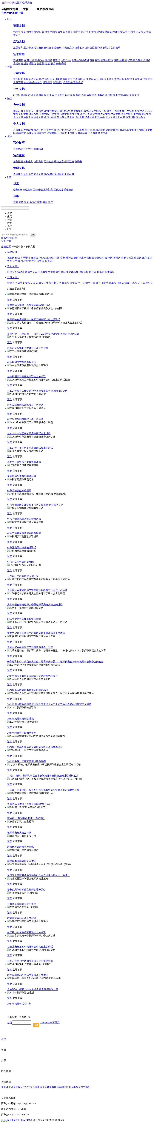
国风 (26, 202)
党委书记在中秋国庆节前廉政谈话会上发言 (30, 647)
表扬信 (48, 60)
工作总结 (38, 111)
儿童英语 (47, 1087)
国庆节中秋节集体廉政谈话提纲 (24, 619)
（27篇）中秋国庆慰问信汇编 (22, 576)
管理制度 (18, 79)
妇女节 (30, 32)
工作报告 (28, 111)
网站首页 (17, 2)
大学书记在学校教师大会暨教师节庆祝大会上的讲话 (35, 604)
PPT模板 (85, 1087)
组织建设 (28, 95)
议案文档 (59, 117)
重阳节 (16, 35)
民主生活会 (128, 111)
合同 (85, 79)
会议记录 (85, 114)
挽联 (97, 60)
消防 (83, 95)
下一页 (51, 1022)
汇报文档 (110, 117)
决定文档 (105, 114)
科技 (45, 202)
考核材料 (69, 174)
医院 (72, 95)
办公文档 (19, 104)
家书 (58, 63)
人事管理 (18, 82)
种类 (9, 98)
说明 (53, 63)
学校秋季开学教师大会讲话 (21, 861)
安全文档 (38, 174)
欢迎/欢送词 (30, 60)
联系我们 (27, 2)
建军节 (108, 32)
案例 (90, 79)
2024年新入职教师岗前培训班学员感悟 (27, 690)
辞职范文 (41, 133)
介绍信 (146, 60)
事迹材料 (100, 130)
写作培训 (38, 149)
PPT (9, 177)
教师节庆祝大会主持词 (19, 832)
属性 (9, 136)
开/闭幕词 (18, 60)
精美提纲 (18, 161)
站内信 (14, 238)
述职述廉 (111, 130)
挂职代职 (121, 130)
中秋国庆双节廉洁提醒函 (20, 562)
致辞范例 (79, 47)
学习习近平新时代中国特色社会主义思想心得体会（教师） (38, 875)
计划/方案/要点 (52, 111)
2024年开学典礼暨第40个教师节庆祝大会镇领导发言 (35, 747)
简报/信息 (65, 111)
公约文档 (54, 114)
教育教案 (76, 111)
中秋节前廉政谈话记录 (19, 490)
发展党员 (134, 95)
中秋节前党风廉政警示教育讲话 (24, 519)
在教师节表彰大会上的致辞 (21, 918)
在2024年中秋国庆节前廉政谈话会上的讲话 (30, 447)
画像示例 (31, 133)
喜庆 (50, 202)
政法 (46, 95)
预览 (9, 299)
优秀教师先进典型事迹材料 (21, 476)
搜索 (33, 234)
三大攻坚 (59, 95)
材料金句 (28, 161)
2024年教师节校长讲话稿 (20, 718)
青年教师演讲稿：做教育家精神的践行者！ (30, 804)
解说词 (106, 47)
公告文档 (44, 114)
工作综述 (117, 111)
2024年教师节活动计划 (19, 1003)
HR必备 (27, 82)
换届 (89, 95)
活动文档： (13, 266)
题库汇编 (69, 161)
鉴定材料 (52, 133)
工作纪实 (120, 117)
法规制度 (59, 174)
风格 (16, 196)
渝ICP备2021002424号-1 (19, 1120)
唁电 (110, 60)
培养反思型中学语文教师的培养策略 (26, 889)
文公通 (4, 1087)
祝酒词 (131, 60)
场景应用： (13, 252)
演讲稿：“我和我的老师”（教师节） (26, 818)
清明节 (45, 32)
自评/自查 (90, 130)
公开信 (75, 60)
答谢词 (56, 60)
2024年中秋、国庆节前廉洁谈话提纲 (26, 761)
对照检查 (82, 133)
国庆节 (139, 32)
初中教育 (66, 1087)
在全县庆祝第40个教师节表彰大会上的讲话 (30, 946)
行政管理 (147, 79)
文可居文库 (14, 1087)
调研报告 (33, 114)
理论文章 (59, 161)
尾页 (57, 1022)
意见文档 (69, 117)
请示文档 (146, 114)
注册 (9, 241)
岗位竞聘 (131, 130)
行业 (9, 66)
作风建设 (18, 174)
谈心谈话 (49, 174)
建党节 (100, 32)
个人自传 (92, 133)
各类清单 (115, 47)
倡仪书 (41, 60)
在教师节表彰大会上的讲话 (21, 904)
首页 (9, 1022)
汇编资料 (86, 111)
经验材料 (59, 47)
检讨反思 (38, 130)
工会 (51, 95)
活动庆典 (38, 47)
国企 (94, 95)
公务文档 (19, 88)
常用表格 (137, 79)
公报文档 (23, 114)
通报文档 (18, 117)
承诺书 (16, 63)
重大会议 (28, 47)
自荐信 (139, 60)
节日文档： (13, 277)
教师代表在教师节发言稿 (20, 847)
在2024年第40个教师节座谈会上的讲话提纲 (30, 961)
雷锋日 (38, 32)
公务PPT (17, 189)
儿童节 (69, 32)
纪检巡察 (38, 95)
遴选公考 (103, 133)
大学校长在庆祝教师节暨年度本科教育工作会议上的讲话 (37, 590)
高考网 (38, 1087)
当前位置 (6, 246)
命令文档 (126, 114)
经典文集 (49, 161)
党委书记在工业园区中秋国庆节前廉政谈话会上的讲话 (36, 633)
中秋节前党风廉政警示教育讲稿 (24, 533)
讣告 (68, 60)
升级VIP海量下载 (12, 13)
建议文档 (95, 114)
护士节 (92, 32)
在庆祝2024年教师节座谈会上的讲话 (26, 932)
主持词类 (106, 111)
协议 (41, 79)
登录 (3, 241)
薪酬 (47, 79)
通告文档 (28, 117)
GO (36, 1025)
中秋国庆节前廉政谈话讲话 (21, 547)
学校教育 (68, 189)
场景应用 (19, 54)
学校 (78, 95)
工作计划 (48, 189)
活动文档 (19, 41)
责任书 (118, 79)
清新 (15, 202)
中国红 (33, 202)
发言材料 (28, 130)
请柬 (92, 60)
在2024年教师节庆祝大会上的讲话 (25, 419)
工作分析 (78, 82)
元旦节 (16, 32)
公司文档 (19, 73)
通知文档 (49, 117)
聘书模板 (84, 60)
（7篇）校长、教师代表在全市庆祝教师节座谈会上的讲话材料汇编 (42, 775)
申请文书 (49, 130)
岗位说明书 (56, 79)
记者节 (147, 32)
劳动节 (53, 32)
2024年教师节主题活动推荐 (21, 733)
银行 (67, 95)
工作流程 (77, 79)
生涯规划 (57, 82)
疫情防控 (89, 47)
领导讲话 (18, 111)
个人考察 (79, 130)
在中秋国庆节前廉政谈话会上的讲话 (26, 376)
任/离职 (140, 130)
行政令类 (100, 117)
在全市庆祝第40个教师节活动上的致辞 (27, 348)
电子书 (78, 161)
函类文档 (64, 114)
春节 (23, 32)
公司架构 (68, 82)
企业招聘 (98, 79)
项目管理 (67, 79)
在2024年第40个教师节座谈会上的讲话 (27, 975)
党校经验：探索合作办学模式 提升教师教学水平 (32, 989)
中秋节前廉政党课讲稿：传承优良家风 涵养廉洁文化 (35, 505)
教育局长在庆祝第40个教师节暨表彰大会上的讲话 (33, 319)
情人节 (124, 32)
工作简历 (72, 133)
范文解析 (96, 111)
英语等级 (56, 1087)
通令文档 (38, 117)
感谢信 (32, 63)
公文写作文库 (27, 1087)
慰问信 (104, 60)
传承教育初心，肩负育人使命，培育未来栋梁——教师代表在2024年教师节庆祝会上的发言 (55, 661)
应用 (9, 19)
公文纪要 (74, 114)
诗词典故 (38, 161)
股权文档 (33, 79)
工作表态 (62, 133)
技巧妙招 (28, 149)
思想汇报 (59, 130)
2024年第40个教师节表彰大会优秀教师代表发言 (32, 676)
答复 (47, 63)
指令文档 (89, 117)
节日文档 (19, 25)
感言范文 (21, 133)
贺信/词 (41, 63)
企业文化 (37, 82)
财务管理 (127, 79)
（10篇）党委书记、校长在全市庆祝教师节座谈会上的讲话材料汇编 (43, 790)
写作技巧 (19, 142)
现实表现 (69, 130)
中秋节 (131, 32)
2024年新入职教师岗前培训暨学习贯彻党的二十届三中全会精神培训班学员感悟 (49, 704)
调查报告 (130, 117)
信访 (110, 95)
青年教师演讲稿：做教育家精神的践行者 (29, 305)
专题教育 (141, 117)
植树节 (77, 32)
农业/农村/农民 (121, 95)
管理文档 (19, 168)
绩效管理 (47, 82)
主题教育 (18, 47)
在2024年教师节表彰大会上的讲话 (25, 405)
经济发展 (18, 95)
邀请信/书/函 (120, 60)
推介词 (98, 47)
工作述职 (38, 189)
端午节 (84, 32)
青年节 (61, 32)
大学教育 (76, 1087)
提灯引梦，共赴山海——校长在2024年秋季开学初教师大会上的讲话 (43, 333)
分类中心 (6, 2)
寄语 (63, 63)
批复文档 (136, 114)
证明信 (24, 63)
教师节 (116, 32)
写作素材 (19, 155)
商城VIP (5, 238)
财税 (25, 79)
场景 (16, 183)
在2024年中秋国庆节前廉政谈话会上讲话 (29, 433)
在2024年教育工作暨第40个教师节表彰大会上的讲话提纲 (37, 390)
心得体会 (18, 130)
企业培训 (109, 79)
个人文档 (19, 123)
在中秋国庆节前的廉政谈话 (21, 362)
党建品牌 (69, 47)
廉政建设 (102, 95)
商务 (39, 202)
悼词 (63, 60)
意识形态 (28, 174)
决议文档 (115, 114)
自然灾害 (49, 47)
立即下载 (17, 299)
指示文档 (79, 117)
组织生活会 (141, 111)
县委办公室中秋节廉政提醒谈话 (24, 462)
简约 (21, 202)
